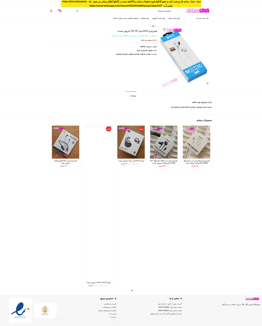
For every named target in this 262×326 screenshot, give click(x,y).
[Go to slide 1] (132, 290)
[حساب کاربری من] (51, 11)
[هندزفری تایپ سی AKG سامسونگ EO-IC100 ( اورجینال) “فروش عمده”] (163, 142)
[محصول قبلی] (155, 26)
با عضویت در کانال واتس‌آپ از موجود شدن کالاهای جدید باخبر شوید (134, 36)
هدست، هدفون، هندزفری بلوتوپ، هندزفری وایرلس (133, 54)
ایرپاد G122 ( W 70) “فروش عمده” (98, 282)
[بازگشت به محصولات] (153, 26)
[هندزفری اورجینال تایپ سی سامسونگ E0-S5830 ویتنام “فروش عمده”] (196, 142)
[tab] (131, 95)
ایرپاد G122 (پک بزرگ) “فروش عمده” (131, 161)
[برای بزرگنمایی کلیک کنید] (207, 83)
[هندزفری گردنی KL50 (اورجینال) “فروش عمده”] (65, 142)
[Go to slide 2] (130, 290)
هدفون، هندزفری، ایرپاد (144, 50)
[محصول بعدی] (150, 26)
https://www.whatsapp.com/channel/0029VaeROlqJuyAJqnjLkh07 (126, 5)
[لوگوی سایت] (198, 11)
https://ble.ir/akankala (74, 1)
